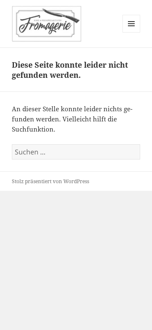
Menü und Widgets (131, 32)
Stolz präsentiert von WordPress (50, 181)
